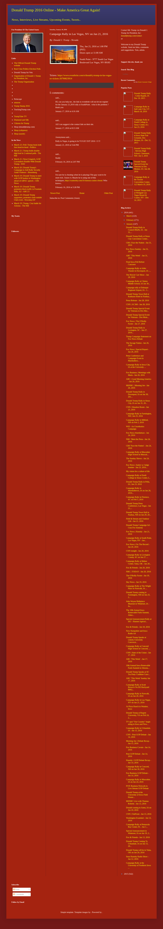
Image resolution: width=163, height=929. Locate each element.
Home (81, 193)
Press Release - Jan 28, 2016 (137, 300)
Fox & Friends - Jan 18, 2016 (138, 627)
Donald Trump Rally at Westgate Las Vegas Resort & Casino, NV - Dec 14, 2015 (142, 195)
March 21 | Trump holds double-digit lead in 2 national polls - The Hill (27, 153)
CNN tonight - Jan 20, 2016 (137, 551)
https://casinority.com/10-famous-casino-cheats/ (84, 180)
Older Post (108, 193)
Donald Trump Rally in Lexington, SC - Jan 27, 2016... (136, 330)
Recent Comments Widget (145, 82)
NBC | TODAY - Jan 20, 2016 (138, 572)
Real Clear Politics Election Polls (27, 69)
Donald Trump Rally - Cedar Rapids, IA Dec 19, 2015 (142, 95)
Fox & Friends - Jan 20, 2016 (138, 568)
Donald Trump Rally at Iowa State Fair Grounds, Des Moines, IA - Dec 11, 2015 (142, 138)
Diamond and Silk (21, 120)
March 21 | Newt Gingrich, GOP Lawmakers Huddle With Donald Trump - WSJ (27, 161)
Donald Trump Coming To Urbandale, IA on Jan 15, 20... (137, 843)
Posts (17, 889)
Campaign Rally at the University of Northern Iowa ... (138, 865)
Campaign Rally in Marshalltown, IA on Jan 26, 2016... (138, 490)
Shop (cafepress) (20, 130)
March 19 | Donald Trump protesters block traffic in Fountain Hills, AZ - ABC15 (28, 189)
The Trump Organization (24, 82)
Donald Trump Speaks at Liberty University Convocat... (136, 639)
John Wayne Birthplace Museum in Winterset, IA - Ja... (137, 603)
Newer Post (55, 193)
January (129, 224)
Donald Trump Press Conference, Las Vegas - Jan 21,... (138, 505)
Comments (19, 894)
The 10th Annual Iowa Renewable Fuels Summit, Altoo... (137, 612)
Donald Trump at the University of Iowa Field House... (137, 794)
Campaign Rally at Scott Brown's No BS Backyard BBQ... (137, 687)
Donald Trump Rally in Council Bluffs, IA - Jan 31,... (136, 229)
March (129, 216)
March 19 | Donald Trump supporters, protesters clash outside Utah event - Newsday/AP (28, 197)
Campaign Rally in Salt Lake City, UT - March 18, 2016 (142, 109)
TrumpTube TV (20, 116)
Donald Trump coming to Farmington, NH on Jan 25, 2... (138, 594)
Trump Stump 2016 (22, 106)
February (130, 220)
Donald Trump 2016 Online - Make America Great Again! (55, 10)
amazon (17, 102)
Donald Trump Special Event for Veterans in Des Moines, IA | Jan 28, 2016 (142, 167)
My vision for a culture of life (138, 471)
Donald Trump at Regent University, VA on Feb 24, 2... (137, 715)
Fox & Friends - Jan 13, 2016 (138, 837)
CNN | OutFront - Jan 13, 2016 (138, 814)
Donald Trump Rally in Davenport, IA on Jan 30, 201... (137, 394)
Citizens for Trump (21, 123)
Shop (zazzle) (19, 134)
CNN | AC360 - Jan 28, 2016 (138, 304)
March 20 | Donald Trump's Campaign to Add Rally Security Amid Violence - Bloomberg (27, 169)
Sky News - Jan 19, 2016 (136, 582)
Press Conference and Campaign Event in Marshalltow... (135, 358)
